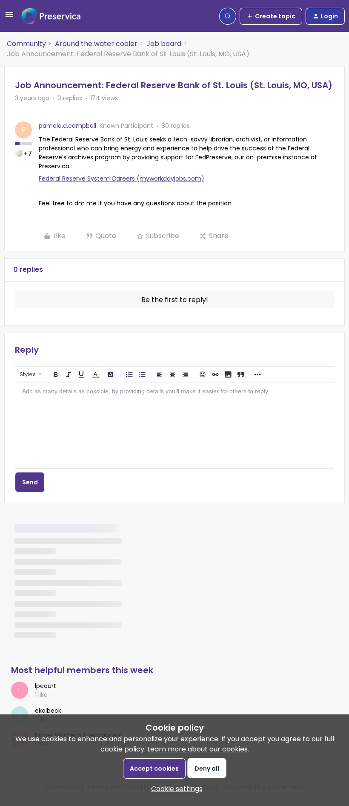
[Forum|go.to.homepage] (51, 16)
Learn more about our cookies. (198, 749)
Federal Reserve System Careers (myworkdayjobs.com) (121, 178)
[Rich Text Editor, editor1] (174, 425)
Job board (163, 44)
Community (26, 44)
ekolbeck (48, 710)
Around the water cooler (96, 44)
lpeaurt (45, 686)
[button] (9, 17)
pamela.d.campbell (67, 125)
